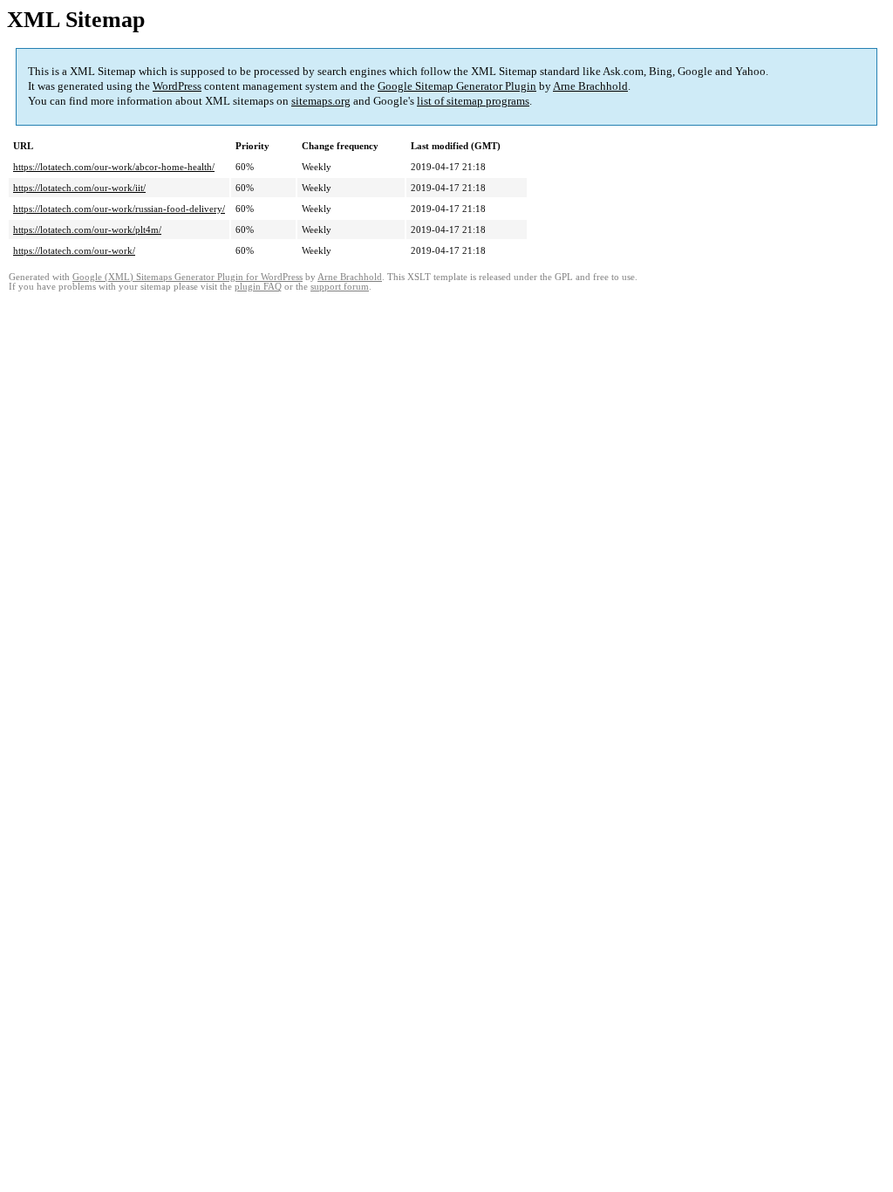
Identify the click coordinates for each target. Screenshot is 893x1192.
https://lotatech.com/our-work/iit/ (79, 187)
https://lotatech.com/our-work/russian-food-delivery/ (119, 208)
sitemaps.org (321, 100)
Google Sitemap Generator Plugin (457, 85)
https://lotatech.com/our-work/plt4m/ (87, 229)
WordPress (177, 85)
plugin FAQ (258, 286)
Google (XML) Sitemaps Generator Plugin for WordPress (187, 277)
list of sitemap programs (473, 100)
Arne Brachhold (590, 85)
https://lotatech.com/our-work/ (74, 250)
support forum (339, 286)
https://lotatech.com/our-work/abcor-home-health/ (114, 166)
